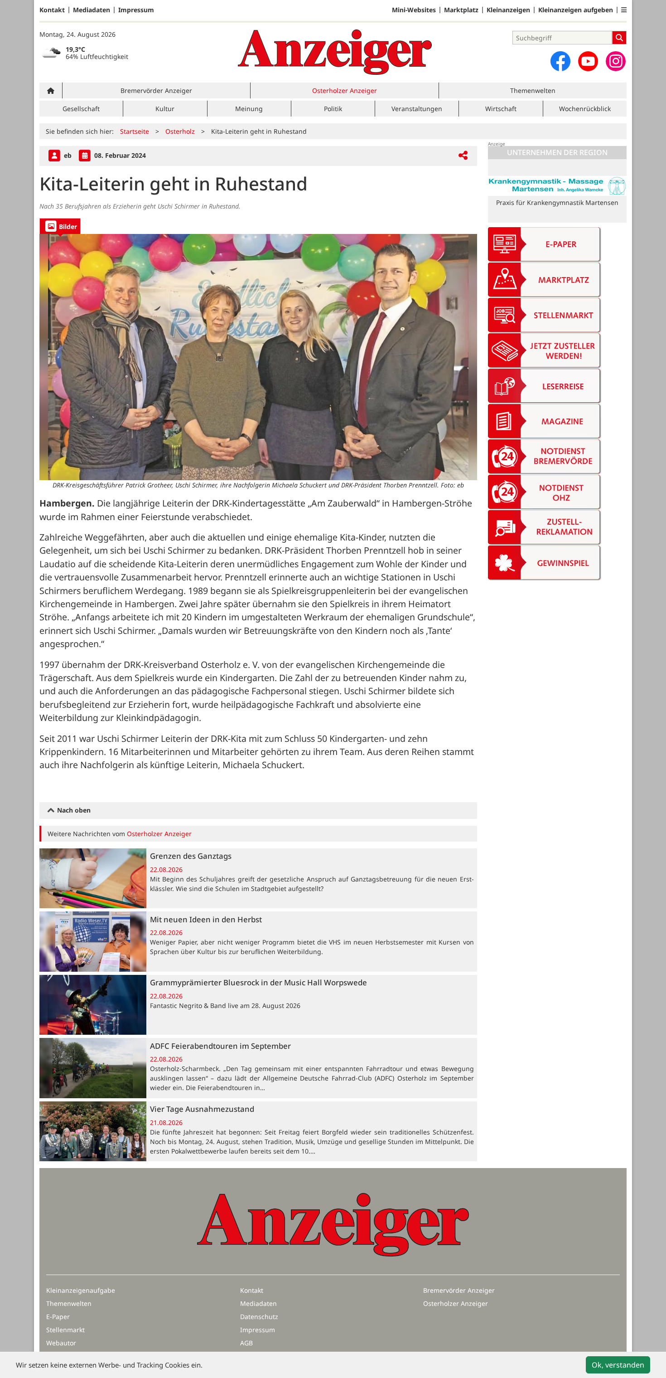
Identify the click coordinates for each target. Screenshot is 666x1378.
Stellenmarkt (65, 1329)
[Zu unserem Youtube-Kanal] (588, 61)
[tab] (60, 226)
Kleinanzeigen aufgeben (575, 10)
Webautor (61, 1343)
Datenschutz (259, 1316)
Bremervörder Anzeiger (156, 90)
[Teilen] (463, 156)
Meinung (249, 108)
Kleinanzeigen (508, 10)
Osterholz (180, 131)
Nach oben (73, 810)
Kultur (164, 108)
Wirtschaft (500, 108)
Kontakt (52, 10)
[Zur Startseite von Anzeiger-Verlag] (335, 52)
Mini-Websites (414, 10)
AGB (246, 1343)
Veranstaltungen (416, 108)
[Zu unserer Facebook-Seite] (560, 61)
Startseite (134, 131)
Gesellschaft (81, 108)
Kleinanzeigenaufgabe (80, 1290)
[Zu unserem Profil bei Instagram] (616, 61)
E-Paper (58, 1316)
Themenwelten (532, 90)
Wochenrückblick (585, 108)
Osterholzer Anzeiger (344, 90)
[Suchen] (619, 37)
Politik (333, 108)
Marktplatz (461, 10)
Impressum (136, 10)
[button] (624, 10)
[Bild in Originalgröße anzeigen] (258, 357)
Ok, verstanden (618, 1365)
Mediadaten (91, 10)
